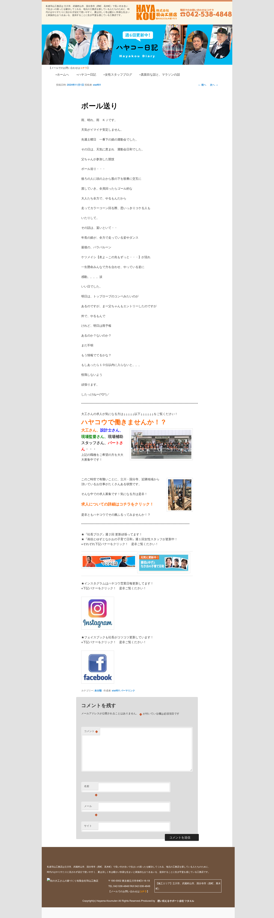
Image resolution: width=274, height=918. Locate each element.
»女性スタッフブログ (117, 74)
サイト (88, 826)
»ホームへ (62, 74)
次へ (214, 84)
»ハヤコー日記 (86, 74)
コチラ (143, 891)
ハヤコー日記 (64, 41)
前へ (202, 84)
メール (90, 807)
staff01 (97, 84)
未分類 (98, 690)
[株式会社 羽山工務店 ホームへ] (156, 12)
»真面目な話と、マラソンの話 (159, 74)
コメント (91, 731)
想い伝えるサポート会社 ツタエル (174, 901)
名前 (90, 787)
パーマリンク (128, 690)
